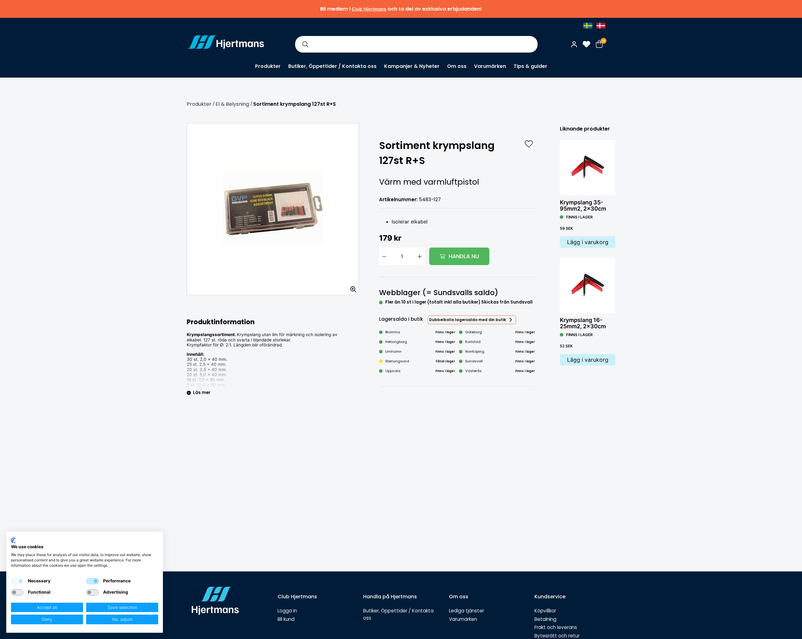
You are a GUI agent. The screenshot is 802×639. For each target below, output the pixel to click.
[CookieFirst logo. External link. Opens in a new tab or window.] (13, 540)
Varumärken (490, 66)
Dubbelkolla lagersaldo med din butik (467, 319)
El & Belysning (232, 104)
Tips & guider (530, 66)
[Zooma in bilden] (351, 287)
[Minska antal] (384, 256)
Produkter (268, 66)
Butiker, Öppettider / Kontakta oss (332, 66)
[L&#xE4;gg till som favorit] (529, 144)
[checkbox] (17, 581)
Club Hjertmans (369, 9)
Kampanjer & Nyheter (412, 66)
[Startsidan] (226, 44)
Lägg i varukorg (587, 242)
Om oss (456, 66)
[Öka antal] (420, 256)
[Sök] (305, 44)
